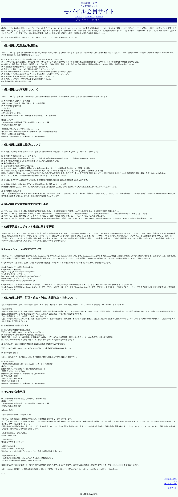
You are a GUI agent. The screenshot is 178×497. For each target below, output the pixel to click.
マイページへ (171, 481)
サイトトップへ (170, 484)
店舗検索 (99, 16)
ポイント (78, 16)
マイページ (89, 16)
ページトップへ (170, 479)
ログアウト (172, 488)
